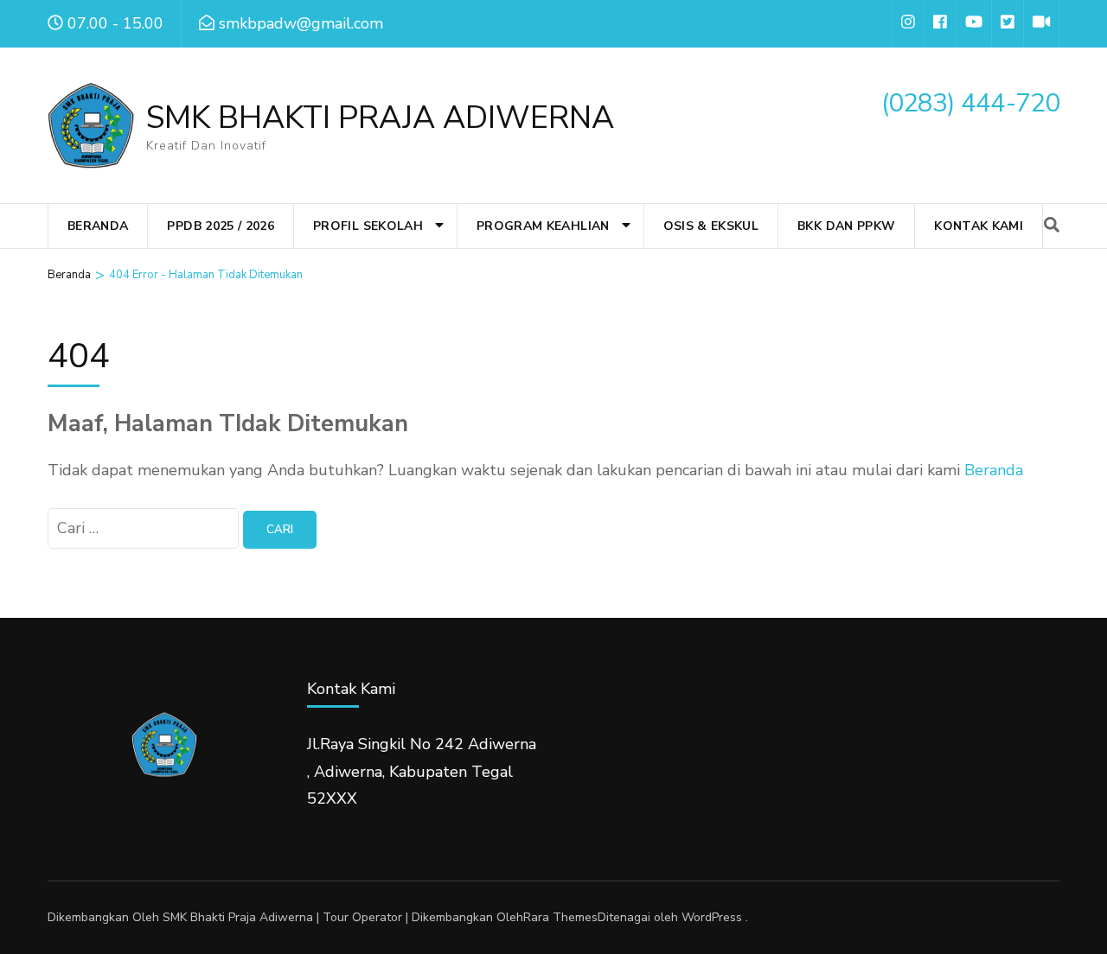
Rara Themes (560, 917)
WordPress (711, 917)
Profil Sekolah (368, 226)
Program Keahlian (543, 226)
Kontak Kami (978, 226)
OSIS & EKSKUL (711, 226)
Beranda (97, 226)
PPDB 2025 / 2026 (220, 226)
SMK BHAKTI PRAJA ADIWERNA (380, 118)
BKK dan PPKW (846, 226)
